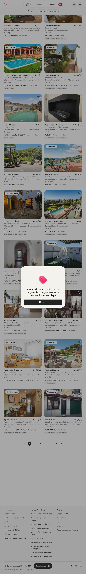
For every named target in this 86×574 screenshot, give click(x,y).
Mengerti (43, 302)
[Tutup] (61, 269)
